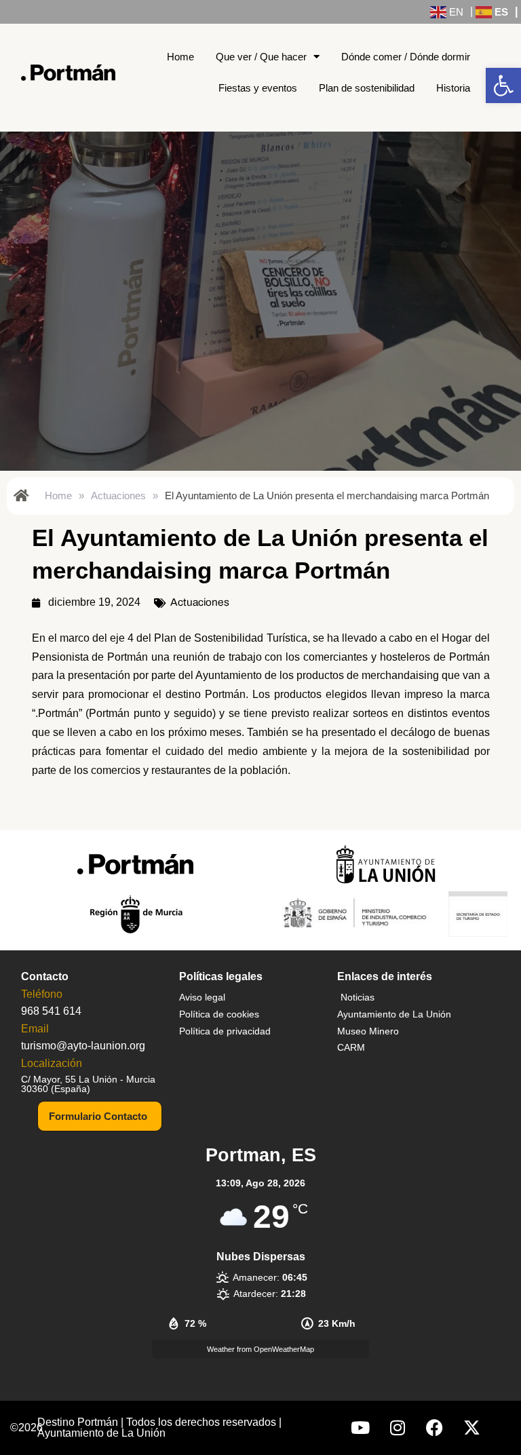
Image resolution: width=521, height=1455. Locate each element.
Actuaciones (118, 495)
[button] (503, 85)
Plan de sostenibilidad (366, 88)
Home (180, 56)
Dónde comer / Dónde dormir (405, 56)
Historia (453, 88)
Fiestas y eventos (257, 88)
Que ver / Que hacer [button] (261, 56)
